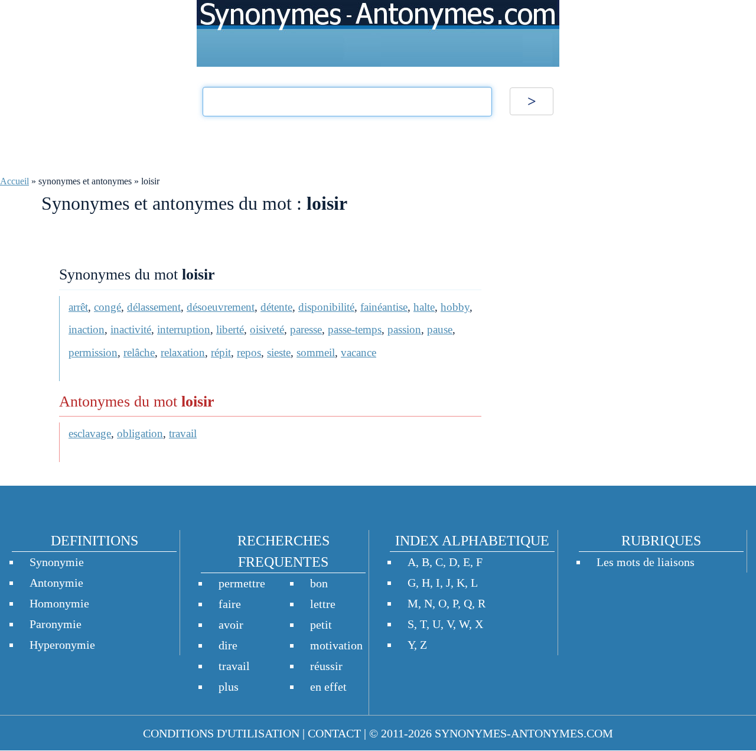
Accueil (14, 181)
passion (404, 329)
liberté (230, 329)
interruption (183, 329)
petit (321, 624)
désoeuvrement (221, 307)
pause (439, 329)
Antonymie (56, 582)
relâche (139, 352)
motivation (336, 645)
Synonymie (57, 561)
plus (229, 686)
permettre (242, 583)
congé (107, 307)
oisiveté (267, 329)
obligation (140, 433)
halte (424, 307)
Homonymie (59, 603)
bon (319, 583)
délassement (154, 307)
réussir (326, 665)
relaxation (183, 352)
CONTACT (334, 733)
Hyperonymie (62, 644)
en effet (328, 686)
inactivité (130, 329)
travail (183, 433)
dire (228, 645)
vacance (358, 352)
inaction (87, 329)
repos (249, 352)
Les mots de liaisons (646, 561)
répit (221, 352)
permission (93, 352)
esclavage (90, 433)
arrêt (78, 307)
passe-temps (355, 329)
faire (230, 603)
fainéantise (384, 307)
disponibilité (326, 307)
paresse (306, 329)
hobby (455, 307)
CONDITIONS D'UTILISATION (221, 733)
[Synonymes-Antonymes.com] (378, 33)
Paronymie (56, 623)
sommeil (315, 352)
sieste (279, 352)
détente (276, 307)
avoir (231, 624)
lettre (322, 603)
